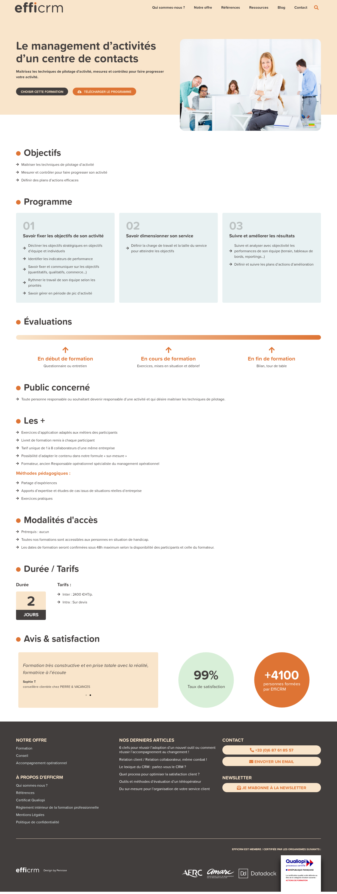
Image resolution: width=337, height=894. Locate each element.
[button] (86, 695)
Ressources (258, 7)
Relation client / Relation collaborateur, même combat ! (163, 759)
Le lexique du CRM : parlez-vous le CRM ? (152, 766)
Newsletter (237, 777)
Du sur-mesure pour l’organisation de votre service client (164, 788)
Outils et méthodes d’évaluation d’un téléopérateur (160, 781)
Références (230, 7)
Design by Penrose (55, 870)
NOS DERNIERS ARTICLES (146, 740)
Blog (281, 7)
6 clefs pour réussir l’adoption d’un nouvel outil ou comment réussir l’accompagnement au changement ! (167, 749)
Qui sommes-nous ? (168, 7)
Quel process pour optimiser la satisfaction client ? (159, 774)
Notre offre (203, 7)
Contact (300, 7)
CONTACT (233, 740)
